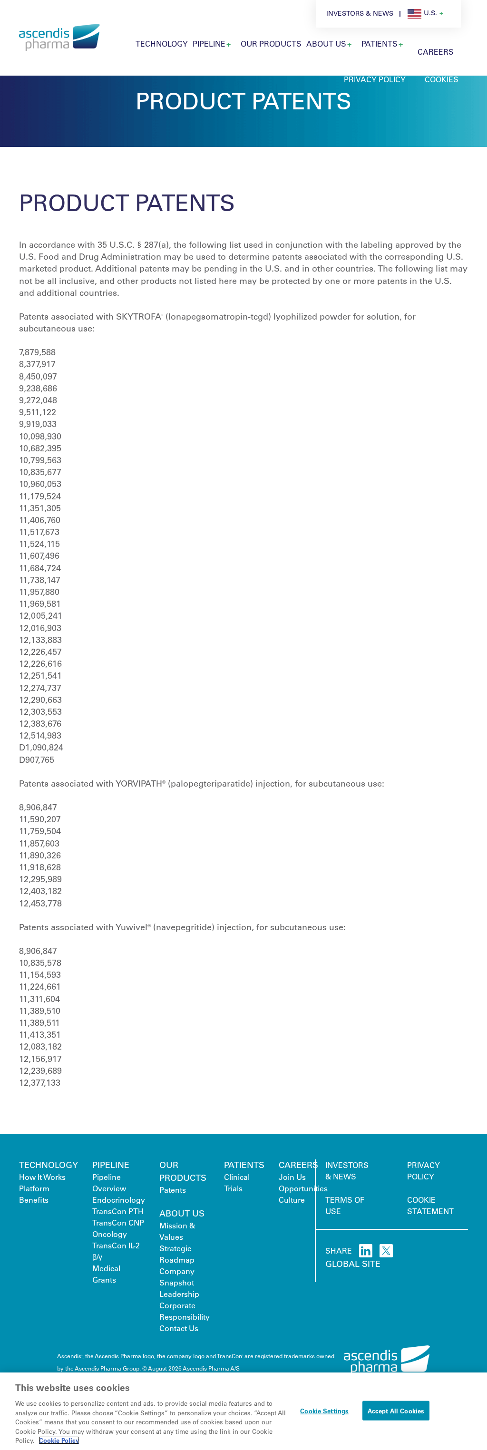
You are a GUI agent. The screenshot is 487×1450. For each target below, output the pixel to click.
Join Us (292, 1177)
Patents (172, 1190)
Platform (34, 1188)
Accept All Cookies (396, 1410)
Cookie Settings (324, 1410)
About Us (326, 44)
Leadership (179, 1294)
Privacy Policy (375, 79)
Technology (162, 44)
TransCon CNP (118, 1222)
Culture (292, 1200)
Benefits (34, 1200)
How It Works (42, 1177)
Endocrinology (118, 1200)
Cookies (441, 79)
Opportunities (303, 1188)
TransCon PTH (118, 1211)
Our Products (271, 44)
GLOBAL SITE (352, 1263)
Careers (436, 52)
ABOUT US (182, 1213)
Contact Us (178, 1328)
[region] (243, 1411)
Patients (379, 44)
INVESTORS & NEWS (359, 13)
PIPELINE (110, 1164)
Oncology (109, 1234)
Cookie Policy (59, 1440)
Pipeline (209, 44)
